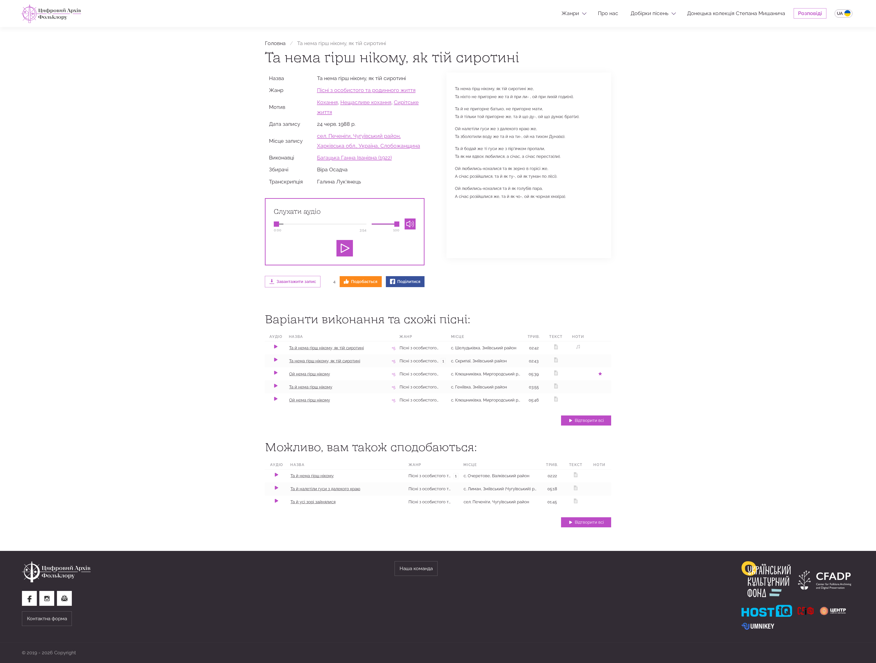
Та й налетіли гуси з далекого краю (325, 488)
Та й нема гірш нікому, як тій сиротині (326, 347)
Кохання (327, 102)
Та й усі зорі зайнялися (313, 501)
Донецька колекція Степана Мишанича (736, 13)
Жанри (570, 13)
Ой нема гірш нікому (309, 374)
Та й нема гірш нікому (310, 387)
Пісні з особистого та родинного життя (366, 90)
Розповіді (810, 13)
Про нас (608, 13)
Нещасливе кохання (365, 102)
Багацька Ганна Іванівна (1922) (354, 158)
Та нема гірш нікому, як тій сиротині (324, 360)
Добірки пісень (649, 13)
